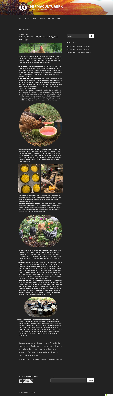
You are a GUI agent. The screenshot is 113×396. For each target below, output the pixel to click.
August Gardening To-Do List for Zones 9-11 (78, 46)
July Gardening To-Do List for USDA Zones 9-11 (79, 52)
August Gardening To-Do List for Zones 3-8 (78, 49)
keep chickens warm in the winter (52, 359)
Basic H (24, 274)
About (58, 18)
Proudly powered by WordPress (27, 392)
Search (52, 377)
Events (34, 18)
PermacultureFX (46, 6)
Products (42, 18)
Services (27, 18)
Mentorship (51, 18)
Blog (20, 18)
